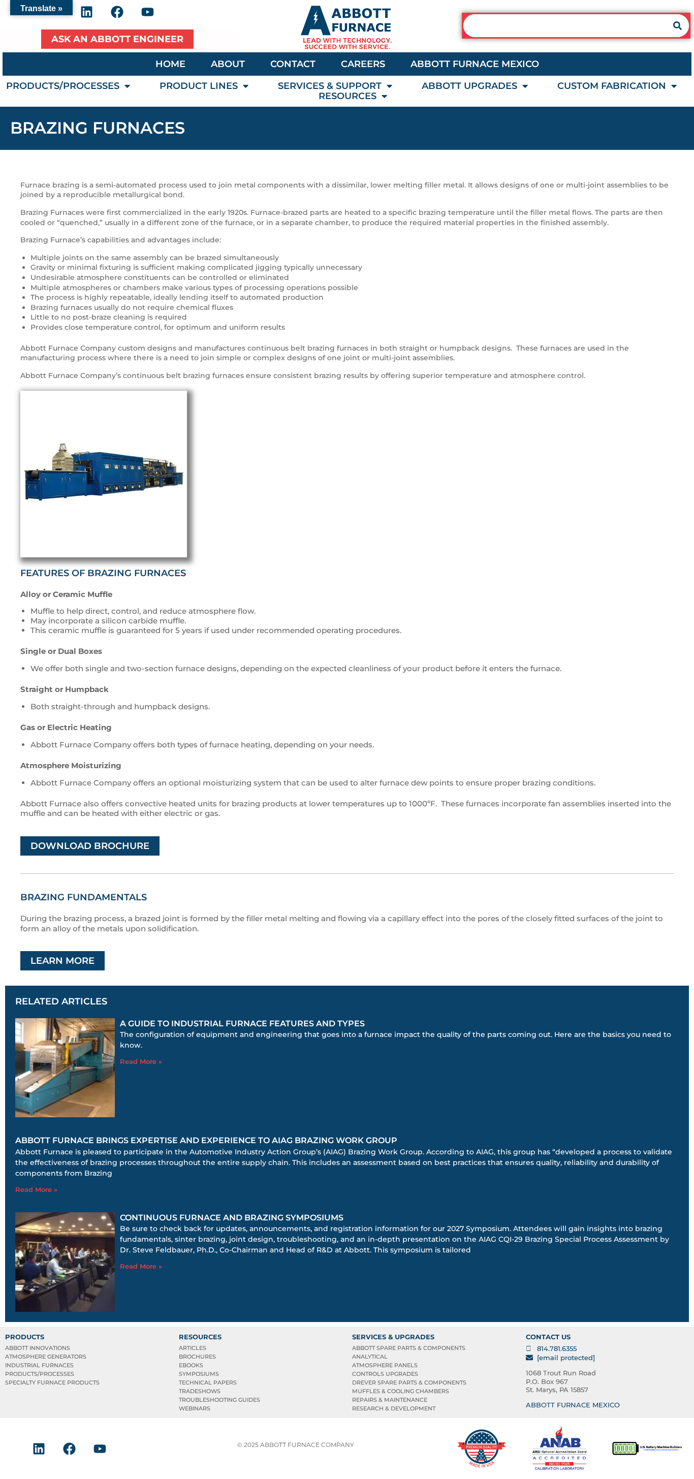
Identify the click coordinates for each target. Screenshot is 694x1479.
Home (170, 64)
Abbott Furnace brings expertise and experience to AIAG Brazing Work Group (206, 1140)
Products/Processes (62, 86)
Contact (293, 64)
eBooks (191, 1365)
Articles (192, 1347)
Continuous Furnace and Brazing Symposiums (231, 1217)
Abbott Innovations (37, 1347)
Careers (363, 64)
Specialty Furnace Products (52, 1382)
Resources (347, 96)
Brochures (197, 1356)
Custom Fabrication (611, 86)
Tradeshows (199, 1391)
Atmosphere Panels (385, 1365)
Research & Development (393, 1408)
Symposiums (199, 1373)
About (228, 64)
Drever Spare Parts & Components (409, 1382)
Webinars (194, 1408)
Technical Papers (208, 1382)
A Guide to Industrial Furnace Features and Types (242, 1023)
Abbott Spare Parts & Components (408, 1347)
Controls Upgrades (385, 1373)
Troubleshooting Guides (219, 1399)
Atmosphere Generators (45, 1356)
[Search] (677, 25)
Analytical (370, 1356)
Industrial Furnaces (39, 1365)
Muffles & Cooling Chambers (400, 1391)
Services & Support (330, 86)
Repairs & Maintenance (389, 1399)
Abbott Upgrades (469, 86)
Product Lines (199, 86)
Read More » (141, 1061)
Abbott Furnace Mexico (475, 64)
